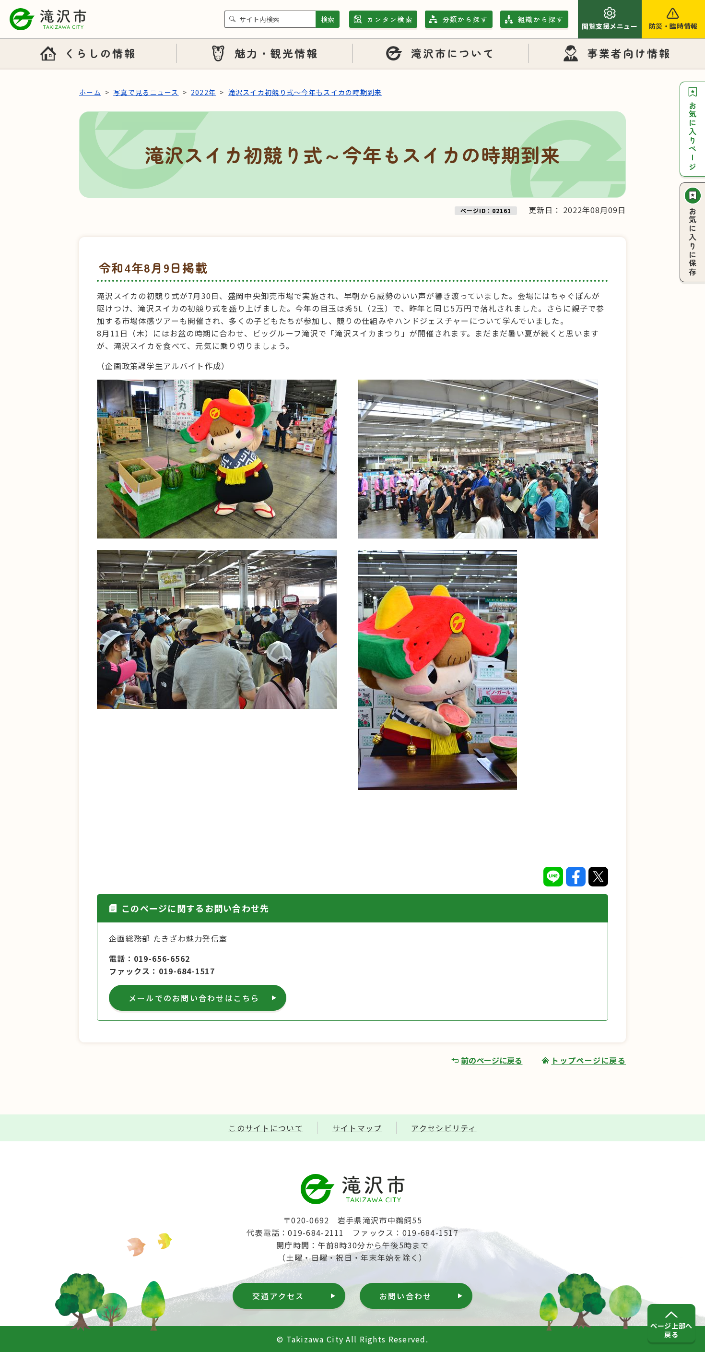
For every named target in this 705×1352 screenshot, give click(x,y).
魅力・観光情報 (277, 52)
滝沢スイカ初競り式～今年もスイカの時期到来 (305, 92)
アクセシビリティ (443, 1128)
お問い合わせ (405, 1296)
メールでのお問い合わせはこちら (194, 998)
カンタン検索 (390, 19)
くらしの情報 (100, 52)
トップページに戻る (588, 1060)
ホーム (90, 92)
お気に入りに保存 (692, 242)
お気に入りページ (692, 136)
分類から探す (466, 19)
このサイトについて (265, 1128)
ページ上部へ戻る (671, 1330)
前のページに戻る (491, 1060)
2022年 (203, 92)
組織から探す (541, 19)
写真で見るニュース (146, 92)
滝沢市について (453, 52)
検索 (327, 19)
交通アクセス (278, 1296)
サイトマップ (357, 1128)
